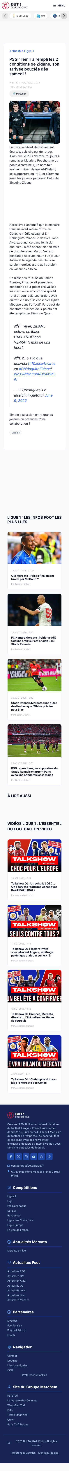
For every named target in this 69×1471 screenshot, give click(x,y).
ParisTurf (12, 1395)
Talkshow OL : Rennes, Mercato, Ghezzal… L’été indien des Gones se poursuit (32, 1017)
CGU (10, 1370)
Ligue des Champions (20, 1220)
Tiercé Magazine (17, 1414)
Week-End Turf (16, 1405)
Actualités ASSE (16, 1280)
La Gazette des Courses (21, 1400)
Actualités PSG (16, 1271)
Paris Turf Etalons (17, 1424)
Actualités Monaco (18, 1300)
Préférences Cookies (34, 1374)
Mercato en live (16, 1250)
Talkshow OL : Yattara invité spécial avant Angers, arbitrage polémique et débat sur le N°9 (32, 952)
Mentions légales (17, 1365)
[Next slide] (64, 16)
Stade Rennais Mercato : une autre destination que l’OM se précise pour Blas (34, 706)
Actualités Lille (15, 1295)
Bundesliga (14, 1215)
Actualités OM (15, 1276)
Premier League (16, 1205)
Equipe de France (18, 1229)
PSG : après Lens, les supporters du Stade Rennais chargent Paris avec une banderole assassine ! (34, 772)
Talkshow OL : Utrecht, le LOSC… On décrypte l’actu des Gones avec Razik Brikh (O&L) (34, 887)
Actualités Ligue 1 (21, 51)
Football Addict (16, 1330)
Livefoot (12, 1320)
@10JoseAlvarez (41, 363)
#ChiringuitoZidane (35, 369)
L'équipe (12, 1360)
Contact (12, 1355)
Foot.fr (11, 1335)
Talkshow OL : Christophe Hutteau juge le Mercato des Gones (33, 1081)
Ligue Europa (15, 1225)
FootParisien (14, 1325)
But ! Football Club (27, 82)
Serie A (11, 1210)
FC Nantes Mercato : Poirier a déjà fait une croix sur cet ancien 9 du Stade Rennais (33, 641)
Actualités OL (15, 1285)
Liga (10, 1201)
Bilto (10, 1410)
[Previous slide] (5, 16)
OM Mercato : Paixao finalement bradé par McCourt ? (32, 577)
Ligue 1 (16, 432)
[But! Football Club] (14, 5)
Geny (10, 1419)
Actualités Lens (16, 1290)
